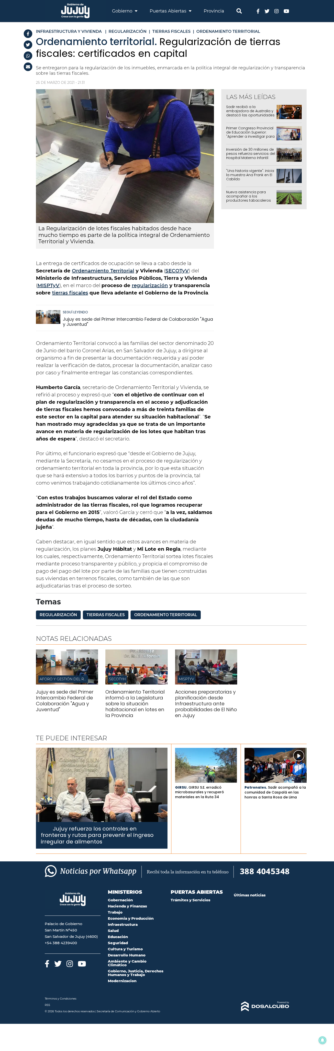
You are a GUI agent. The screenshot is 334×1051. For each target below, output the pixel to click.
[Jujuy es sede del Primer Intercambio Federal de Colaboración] (67, 683)
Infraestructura (123, 924)
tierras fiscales (70, 293)
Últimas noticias (250, 895)
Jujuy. (46, 829)
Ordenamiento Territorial (103, 271)
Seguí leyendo (75, 312)
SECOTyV (177, 271)
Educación (118, 936)
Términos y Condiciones (60, 998)
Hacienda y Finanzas (127, 906)
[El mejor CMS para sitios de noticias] (261, 1006)
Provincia (214, 11)
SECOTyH (117, 679)
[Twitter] (28, 44)
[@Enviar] (28, 66)
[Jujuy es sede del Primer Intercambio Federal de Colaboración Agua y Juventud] (48, 319)
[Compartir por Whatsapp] (28, 55)
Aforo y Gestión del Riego (66, 679)
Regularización (58, 614)
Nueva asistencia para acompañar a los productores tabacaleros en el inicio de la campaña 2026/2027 (249, 200)
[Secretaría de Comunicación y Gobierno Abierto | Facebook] (258, 10)
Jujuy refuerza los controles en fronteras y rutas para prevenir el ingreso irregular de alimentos (97, 835)
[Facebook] (28, 33)
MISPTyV (48, 285)
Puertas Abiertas (169, 11)
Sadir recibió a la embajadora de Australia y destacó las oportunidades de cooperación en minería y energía (250, 115)
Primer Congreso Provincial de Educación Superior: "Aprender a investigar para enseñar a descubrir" (250, 134)
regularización (150, 285)
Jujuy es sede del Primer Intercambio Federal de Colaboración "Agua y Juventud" (138, 322)
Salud (113, 930)
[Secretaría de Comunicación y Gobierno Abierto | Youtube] (286, 10)
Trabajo (115, 912)
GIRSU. (181, 787)
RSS (47, 1005)
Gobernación (120, 900)
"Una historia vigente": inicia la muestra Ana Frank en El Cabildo (250, 175)
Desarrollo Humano (126, 955)
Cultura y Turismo (125, 949)
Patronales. (256, 787)
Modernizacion (122, 980)
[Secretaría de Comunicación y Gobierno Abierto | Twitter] (267, 10)
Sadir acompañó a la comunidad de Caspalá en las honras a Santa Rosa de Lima (275, 792)
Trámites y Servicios (190, 900)
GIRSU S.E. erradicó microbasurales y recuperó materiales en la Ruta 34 (199, 792)
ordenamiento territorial (165, 614)
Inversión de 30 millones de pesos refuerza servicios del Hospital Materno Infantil (250, 153)
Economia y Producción (131, 918)
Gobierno (123, 11)
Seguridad (118, 943)
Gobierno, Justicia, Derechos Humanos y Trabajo (135, 973)
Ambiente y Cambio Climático (127, 963)
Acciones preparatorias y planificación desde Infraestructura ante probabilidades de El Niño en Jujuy (206, 703)
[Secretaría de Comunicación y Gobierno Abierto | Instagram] (276, 10)
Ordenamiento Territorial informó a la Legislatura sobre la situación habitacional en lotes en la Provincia (135, 703)
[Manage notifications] (322, 1040)
